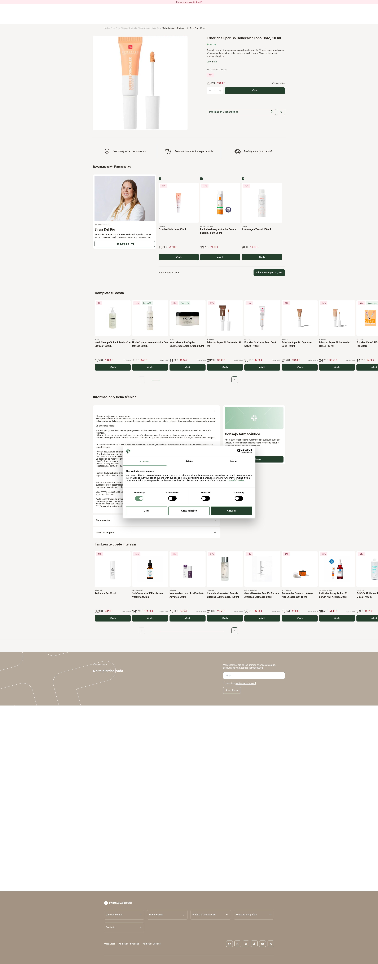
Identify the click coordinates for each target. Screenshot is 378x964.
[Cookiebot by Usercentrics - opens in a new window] (239, 451)
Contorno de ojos (147, 28)
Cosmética (115, 28)
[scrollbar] (188, 380)
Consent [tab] (144, 461)
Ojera (159, 28)
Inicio (106, 28)
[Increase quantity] (220, 90)
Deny (146, 510)
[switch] (172, 498)
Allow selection (189, 510)
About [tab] (233, 461)
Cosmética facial (129, 28)
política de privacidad (246, 683)
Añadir (179, 257)
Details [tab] (189, 461)
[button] (167, 915)
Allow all (231, 510)
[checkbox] (160, 178)
